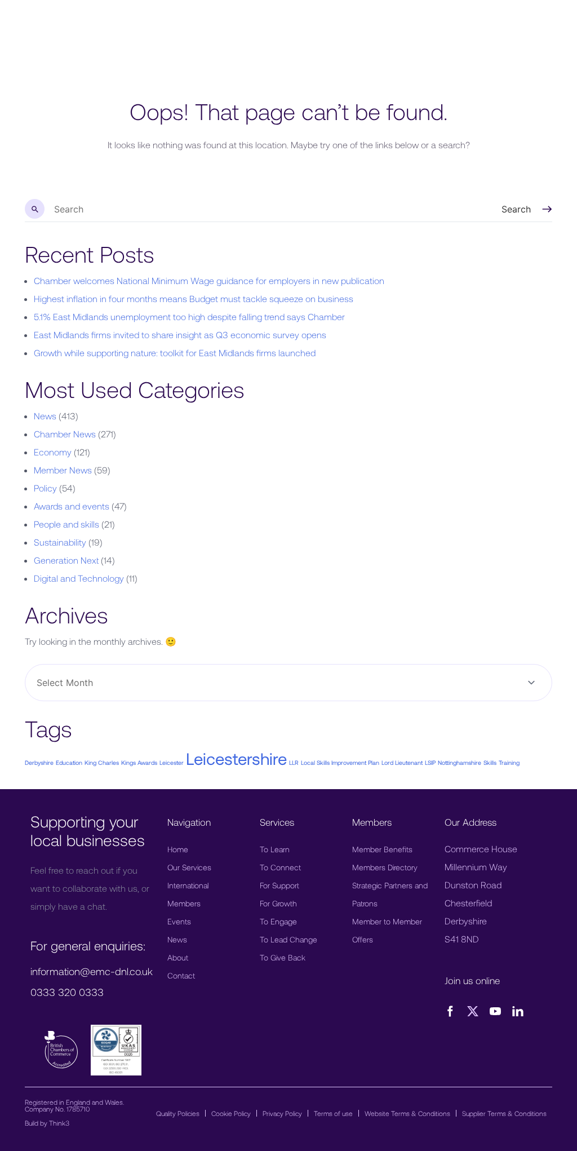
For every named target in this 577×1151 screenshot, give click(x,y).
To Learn (275, 849)
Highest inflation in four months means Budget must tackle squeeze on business (193, 298)
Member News (63, 469)
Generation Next (66, 560)
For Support (279, 885)
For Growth (278, 903)
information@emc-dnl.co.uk (91, 971)
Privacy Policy (282, 1113)
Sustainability (60, 542)
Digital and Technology (79, 578)
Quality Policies (177, 1113)
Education (69, 762)
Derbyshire (39, 762)
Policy (45, 487)
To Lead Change (288, 939)
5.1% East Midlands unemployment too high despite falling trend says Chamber (189, 316)
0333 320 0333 (67, 992)
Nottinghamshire (459, 762)
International (187, 885)
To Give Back (282, 957)
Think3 (59, 1123)
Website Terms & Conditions (407, 1113)
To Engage (278, 921)
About (177, 957)
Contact (181, 975)
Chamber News (65, 433)
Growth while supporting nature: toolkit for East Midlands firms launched (175, 352)
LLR (294, 762)
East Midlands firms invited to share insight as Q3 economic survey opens (180, 334)
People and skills (66, 524)
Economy (53, 451)
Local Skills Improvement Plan (340, 762)
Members (184, 903)
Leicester (171, 762)
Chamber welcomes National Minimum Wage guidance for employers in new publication (209, 280)
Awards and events (71, 506)
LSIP (430, 762)
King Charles (102, 762)
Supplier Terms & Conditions (504, 1113)
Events (179, 921)
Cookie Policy (231, 1113)
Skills (489, 762)
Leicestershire (236, 758)
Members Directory (385, 867)
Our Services (189, 867)
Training (509, 762)
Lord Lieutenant (402, 762)
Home (177, 849)
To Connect (280, 867)
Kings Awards (139, 762)
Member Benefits (382, 849)
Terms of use (333, 1113)
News (45, 415)
